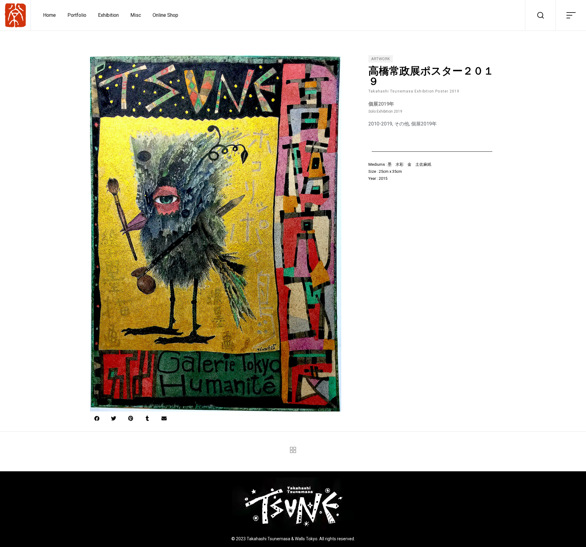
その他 (401, 124)
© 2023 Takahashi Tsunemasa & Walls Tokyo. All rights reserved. (293, 538)
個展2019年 (424, 124)
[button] (97, 418)
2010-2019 (380, 124)
